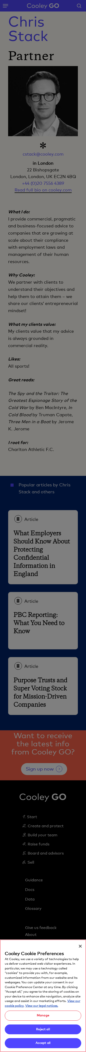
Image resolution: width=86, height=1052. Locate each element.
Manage (43, 1015)
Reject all (43, 1029)
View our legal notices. (41, 1005)
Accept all (43, 1043)
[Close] (80, 946)
